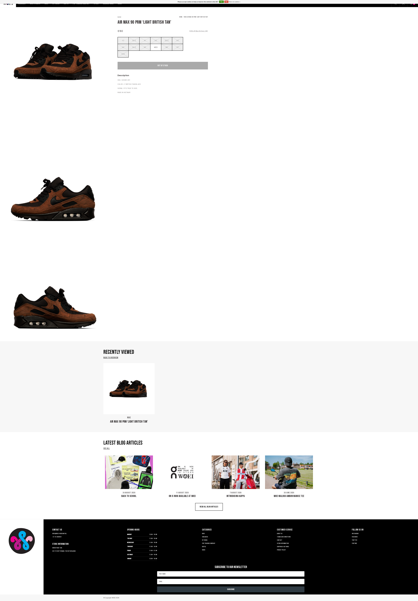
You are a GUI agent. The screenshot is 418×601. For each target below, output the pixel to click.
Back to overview (110, 358)
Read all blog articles (209, 507)
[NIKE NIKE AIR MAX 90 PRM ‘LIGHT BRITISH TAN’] (129, 388)
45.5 (156, 47)
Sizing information (283, 543)
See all (106, 448)
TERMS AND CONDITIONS (284, 537)
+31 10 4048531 (57, 537)
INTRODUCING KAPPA (236, 496)
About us (279, 533)
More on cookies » (234, 2)
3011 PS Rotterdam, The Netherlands (64, 551)
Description (123, 75)
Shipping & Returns (283, 547)
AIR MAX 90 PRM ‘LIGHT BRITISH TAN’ (129, 422)
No (226, 2)
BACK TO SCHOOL (129, 496)
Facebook (355, 537)
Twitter (354, 540)
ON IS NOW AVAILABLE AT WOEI (182, 496)
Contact (279, 540)
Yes (221, 2)
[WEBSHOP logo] (22, 541)
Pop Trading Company (208, 543)
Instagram (355, 533)
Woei (203, 533)
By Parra (204, 540)
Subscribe (231, 589)
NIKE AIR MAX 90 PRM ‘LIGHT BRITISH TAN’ (196, 17)
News (203, 550)
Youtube (354, 543)
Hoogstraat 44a (57, 548)
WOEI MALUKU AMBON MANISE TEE (289, 496)
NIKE (119, 17)
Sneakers (205, 537)
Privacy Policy (281, 550)
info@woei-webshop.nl (59, 533)
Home (180, 17)
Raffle (204, 547)
